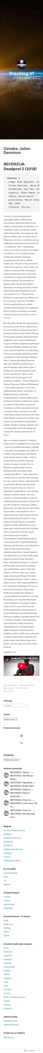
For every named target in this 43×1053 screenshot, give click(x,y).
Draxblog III (8, 841)
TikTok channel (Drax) (12, 860)
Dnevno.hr (7, 963)
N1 (5, 880)
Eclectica (7, 900)
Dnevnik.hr (8, 959)
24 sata (6, 948)
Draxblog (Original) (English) (14, 830)
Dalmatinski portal (10, 1021)
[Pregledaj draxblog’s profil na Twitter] (21, 736)
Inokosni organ (9, 904)
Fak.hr (6, 920)
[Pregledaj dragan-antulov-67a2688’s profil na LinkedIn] (21, 742)
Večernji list (8, 1008)
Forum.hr (7, 970)
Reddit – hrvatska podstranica (14, 997)
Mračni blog (8, 908)
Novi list (7, 993)
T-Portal (7, 1001)
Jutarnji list (7, 978)
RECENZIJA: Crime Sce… (21, 799)
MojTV (6, 931)
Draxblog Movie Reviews (13, 849)
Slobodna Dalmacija (11, 1024)
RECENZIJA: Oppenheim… (22, 782)
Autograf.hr (8, 955)
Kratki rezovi (8, 924)
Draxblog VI (21, 73)
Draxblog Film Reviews (12, 838)
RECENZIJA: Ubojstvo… (21, 789)
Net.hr (6, 985)
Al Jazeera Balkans (11, 873)
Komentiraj (10, 688)
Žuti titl (6, 935)
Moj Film (7, 928)
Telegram (7, 1004)
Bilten (6, 876)
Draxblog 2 (8, 834)
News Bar (7, 989)
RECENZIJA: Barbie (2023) (22, 785)
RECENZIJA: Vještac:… (21, 772)
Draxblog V (8, 853)
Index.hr (7, 974)
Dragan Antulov (12, 685)
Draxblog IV (8, 845)
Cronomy (7, 896)
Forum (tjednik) (9, 967)
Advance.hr (8, 951)
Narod (6, 982)
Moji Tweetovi (9, 1037)
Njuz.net (7, 884)
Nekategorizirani (28, 685)
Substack (7, 856)
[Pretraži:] (16, 705)
